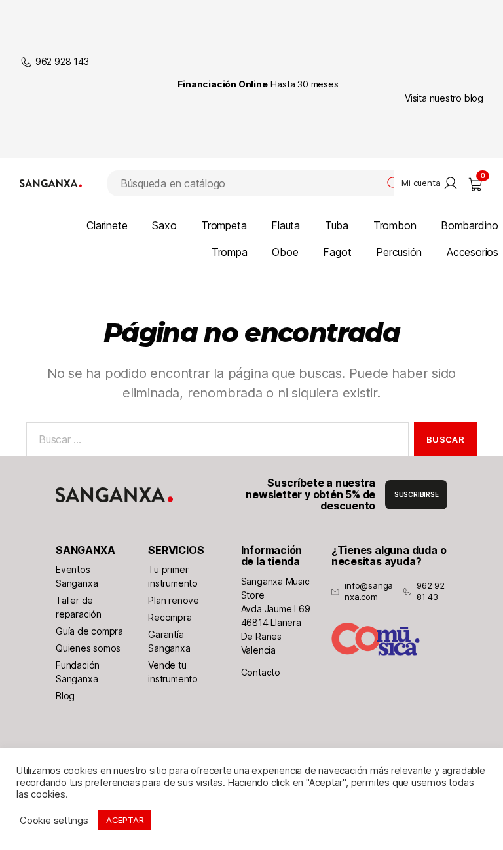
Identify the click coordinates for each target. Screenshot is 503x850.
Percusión (399, 252)
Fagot (337, 252)
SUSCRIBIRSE (416, 494)
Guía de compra (89, 631)
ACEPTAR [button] (125, 820)
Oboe (285, 252)
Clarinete (106, 225)
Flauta (285, 225)
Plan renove (173, 600)
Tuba (336, 225)
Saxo (164, 225)
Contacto (260, 672)
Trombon (395, 225)
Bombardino (469, 225)
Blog (65, 695)
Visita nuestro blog (444, 97)
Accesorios (472, 252)
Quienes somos (88, 648)
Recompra (169, 617)
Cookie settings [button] (54, 820)
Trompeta (223, 225)
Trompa (230, 252)
